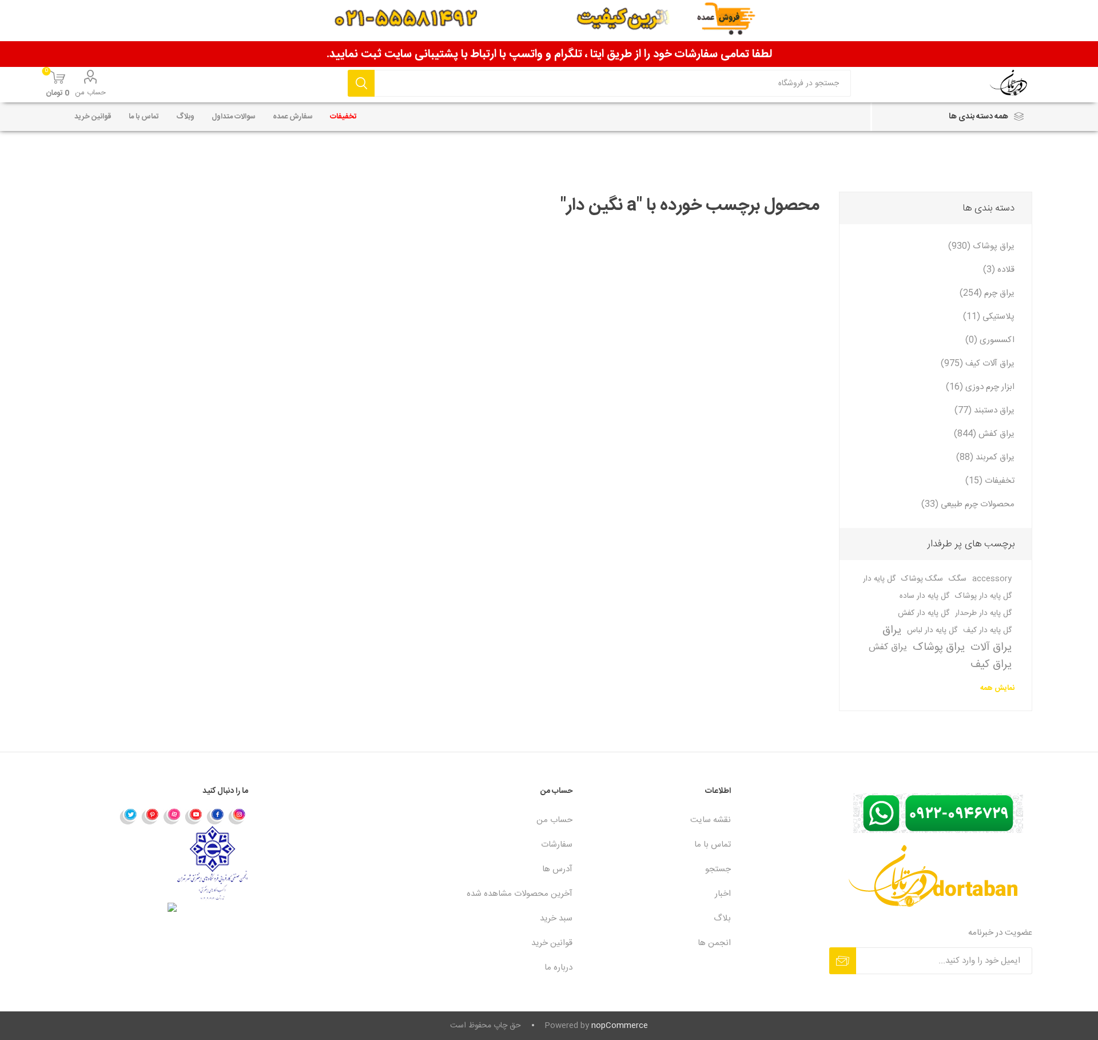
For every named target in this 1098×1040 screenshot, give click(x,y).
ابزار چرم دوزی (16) (980, 387)
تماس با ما (712, 844)
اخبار (723, 894)
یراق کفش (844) (984, 434)
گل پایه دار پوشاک (983, 596)
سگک (957, 579)
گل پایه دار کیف (987, 630)
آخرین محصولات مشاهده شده (519, 894)
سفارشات (556, 844)
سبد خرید (556, 918)
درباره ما (558, 967)
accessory (992, 579)
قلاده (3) (999, 270)
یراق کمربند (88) (985, 457)
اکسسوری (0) (990, 340)
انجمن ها (714, 943)
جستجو (361, 83)
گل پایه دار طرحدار (983, 613)
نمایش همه (997, 688)
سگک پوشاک (922, 579)
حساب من (90, 92)
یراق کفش (888, 647)
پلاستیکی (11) (989, 316)
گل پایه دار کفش (923, 613)
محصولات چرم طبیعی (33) (968, 504)
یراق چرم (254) (987, 293)
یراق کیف (991, 664)
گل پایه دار (879, 579)
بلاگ (722, 918)
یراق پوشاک (939, 647)
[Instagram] (237, 816)
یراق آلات (991, 647)
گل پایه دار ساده (924, 596)
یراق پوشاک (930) (981, 246)
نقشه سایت (710, 820)
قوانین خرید (551, 943)
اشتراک (842, 960)
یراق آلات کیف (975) (978, 363)
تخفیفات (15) (990, 481)
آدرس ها (557, 869)
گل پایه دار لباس (932, 630)
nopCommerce (619, 1026)
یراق (891, 630)
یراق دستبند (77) (984, 410)
